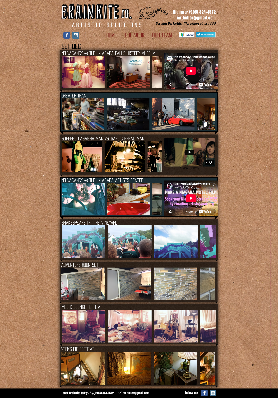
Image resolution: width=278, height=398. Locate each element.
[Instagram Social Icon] (75, 35)
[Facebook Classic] (66, 35)
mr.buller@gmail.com (196, 18)
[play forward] (158, 72)
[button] (134, 35)
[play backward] (66, 72)
